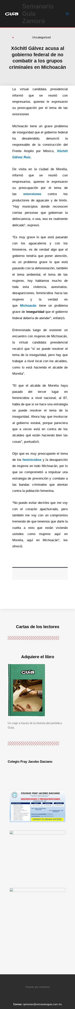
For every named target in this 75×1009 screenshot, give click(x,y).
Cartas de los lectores (37, 626)
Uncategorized (41, 37)
